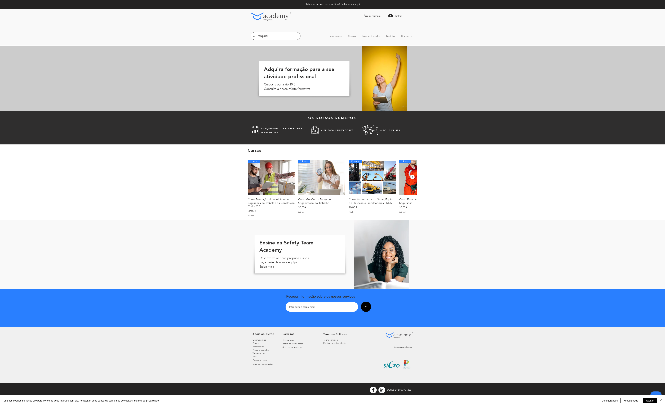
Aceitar (650, 400)
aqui (357, 4)
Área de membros (373, 16)
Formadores (288, 340)
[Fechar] (661, 400)
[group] (332, 188)
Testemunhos (259, 353)
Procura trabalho (260, 350)
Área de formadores (292, 347)
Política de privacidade (146, 400)
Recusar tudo (630, 400)
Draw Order (404, 389)
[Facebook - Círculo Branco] (373, 390)
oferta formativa (299, 89)
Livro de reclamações (262, 364)
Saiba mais (266, 266)
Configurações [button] (610, 400)
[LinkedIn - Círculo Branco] (381, 390)
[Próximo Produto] (412, 177)
